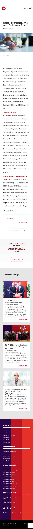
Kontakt (25, 8)
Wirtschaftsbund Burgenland (9, 472)
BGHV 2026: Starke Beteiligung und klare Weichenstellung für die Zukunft (16, 347)
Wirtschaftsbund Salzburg (8, 479)
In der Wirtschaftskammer (9, 435)
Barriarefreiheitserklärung (25, 512)
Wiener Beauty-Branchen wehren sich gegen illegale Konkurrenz (16, 391)
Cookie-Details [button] (18, 512)
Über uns (5, 430)
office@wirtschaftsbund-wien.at (11, 502)
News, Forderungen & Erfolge (9, 451)
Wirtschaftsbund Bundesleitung (10, 470)
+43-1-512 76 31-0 (8, 500)
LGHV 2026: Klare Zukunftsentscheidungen (14, 302)
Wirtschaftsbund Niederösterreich (10, 486)
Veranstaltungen (6, 453)
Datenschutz (14, 512)
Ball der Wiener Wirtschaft (9, 456)
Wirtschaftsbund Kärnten (8, 481)
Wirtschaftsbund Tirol (8, 477)
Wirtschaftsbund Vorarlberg (9, 474)
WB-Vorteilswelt (7, 458)
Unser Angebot (6, 460)
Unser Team (6, 433)
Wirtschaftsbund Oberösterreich (10, 483)
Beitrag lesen (23, 320)
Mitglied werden (6, 442)
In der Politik (6, 440)
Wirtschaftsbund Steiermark (9, 488)
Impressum (10, 512)
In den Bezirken (6, 437)
